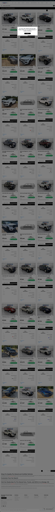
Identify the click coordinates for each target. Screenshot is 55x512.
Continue (27, 33)
